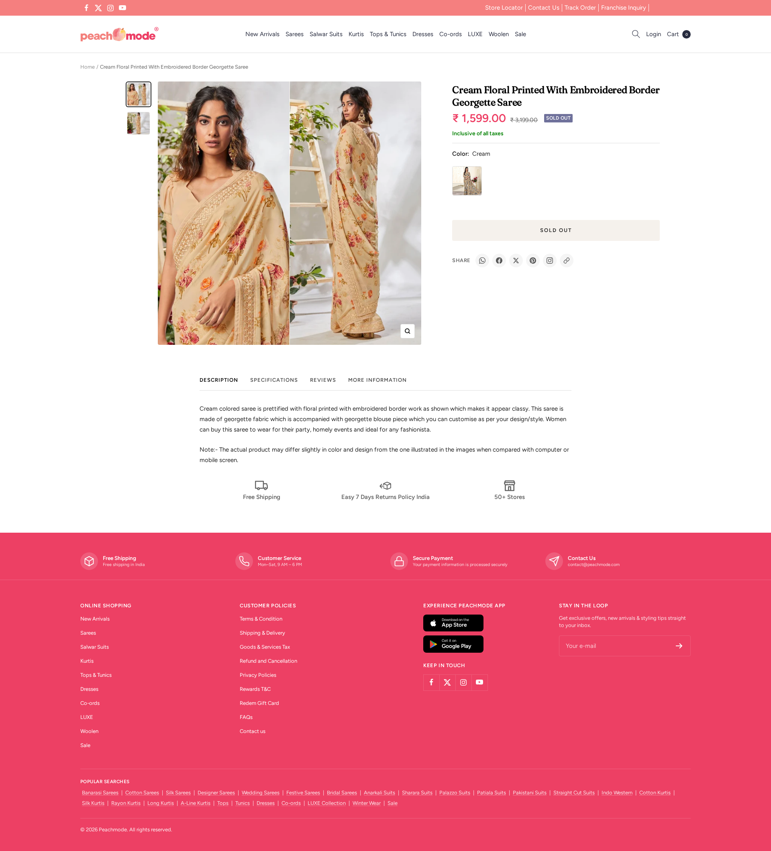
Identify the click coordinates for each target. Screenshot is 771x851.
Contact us (252, 731)
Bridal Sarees (342, 793)
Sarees (295, 34)
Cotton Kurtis (655, 793)
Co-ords (450, 34)
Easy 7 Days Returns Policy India (385, 497)
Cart (677, 34)
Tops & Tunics (388, 34)
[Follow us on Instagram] (110, 8)
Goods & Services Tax (265, 647)
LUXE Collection (327, 803)
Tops (222, 803)
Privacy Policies (258, 675)
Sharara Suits (417, 793)
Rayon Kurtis (126, 803)
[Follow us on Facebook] (86, 8)
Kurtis (356, 34)
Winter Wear (367, 803)
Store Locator (504, 7)
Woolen (499, 34)
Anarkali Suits (379, 793)
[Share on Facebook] (499, 260)
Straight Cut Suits (574, 793)
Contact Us (543, 7)
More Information (377, 380)
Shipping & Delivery (262, 633)
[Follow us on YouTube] (122, 8)
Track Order (580, 7)
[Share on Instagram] (550, 260)
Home (87, 67)
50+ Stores (509, 497)
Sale (520, 34)
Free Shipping (261, 497)
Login (653, 34)
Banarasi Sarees (100, 793)
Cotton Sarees (142, 793)
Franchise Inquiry (623, 7)
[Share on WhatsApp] (482, 260)
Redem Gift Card (259, 703)
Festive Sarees (303, 793)
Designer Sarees (216, 793)
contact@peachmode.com (594, 564)
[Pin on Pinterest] (533, 260)
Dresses (422, 34)
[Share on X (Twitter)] (516, 260)
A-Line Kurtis (195, 803)
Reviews (323, 380)
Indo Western (617, 793)
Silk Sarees (178, 793)
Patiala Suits (491, 793)
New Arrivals (262, 34)
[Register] (679, 646)
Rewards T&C (255, 689)
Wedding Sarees (260, 793)
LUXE (475, 34)
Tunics (242, 803)
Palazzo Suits (454, 793)
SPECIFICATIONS (274, 380)
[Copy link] (566, 260)
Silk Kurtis (93, 803)
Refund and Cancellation (268, 661)
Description (219, 380)
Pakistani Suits (530, 793)
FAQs (246, 717)
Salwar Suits (326, 34)
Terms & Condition (261, 619)
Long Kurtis (160, 803)
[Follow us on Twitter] (98, 8)
